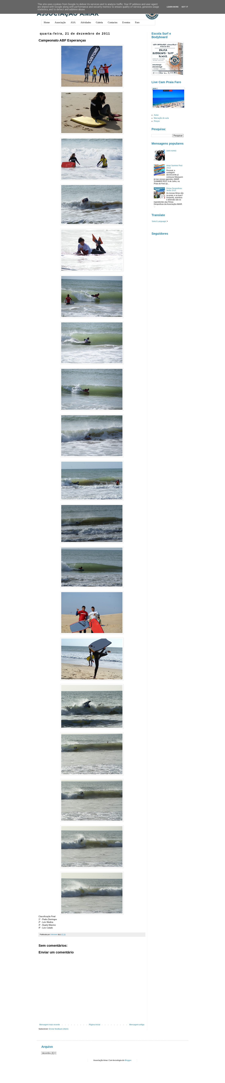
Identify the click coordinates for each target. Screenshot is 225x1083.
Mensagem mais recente (49, 1025)
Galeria (99, 22)
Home (47, 22)
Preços (157, 121)
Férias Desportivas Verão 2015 (174, 189)
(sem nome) (171, 151)
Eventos (126, 22)
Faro (137, 22)
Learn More (172, 7)
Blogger (128, 1060)
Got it (185, 7)
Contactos (112, 22)
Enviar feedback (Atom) (58, 1029)
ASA (73, 22)
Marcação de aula (161, 118)
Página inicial (94, 1025)
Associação (60, 22)
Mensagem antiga (136, 1025)
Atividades (86, 22)
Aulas (156, 115)
